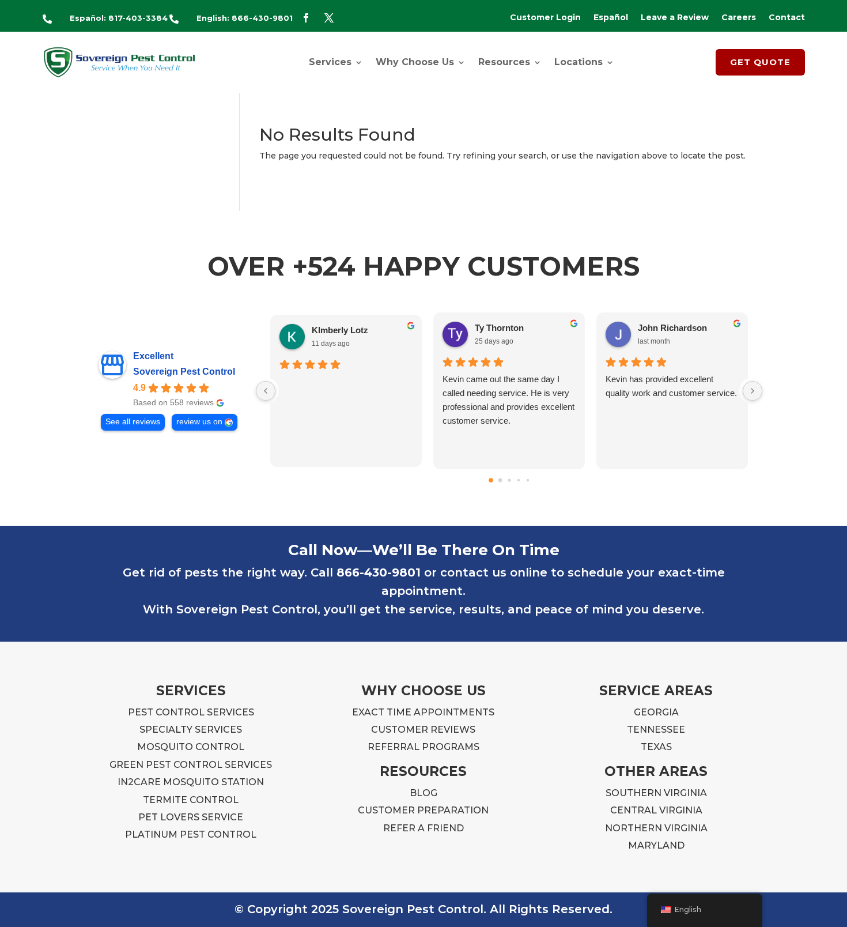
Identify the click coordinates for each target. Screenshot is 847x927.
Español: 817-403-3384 (119, 17)
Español (610, 17)
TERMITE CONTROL (191, 799)
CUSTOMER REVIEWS (423, 729)
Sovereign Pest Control (184, 371)
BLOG (423, 792)
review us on (199, 421)
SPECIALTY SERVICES (190, 729)
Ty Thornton (499, 328)
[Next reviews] (752, 391)
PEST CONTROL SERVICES (191, 712)
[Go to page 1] (500, 480)
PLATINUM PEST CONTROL (190, 834)
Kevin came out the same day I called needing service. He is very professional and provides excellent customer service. (508, 399)
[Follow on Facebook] (306, 18)
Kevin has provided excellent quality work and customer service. (671, 386)
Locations (578, 61)
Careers (738, 17)
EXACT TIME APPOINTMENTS (423, 712)
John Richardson (672, 328)
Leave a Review (675, 17)
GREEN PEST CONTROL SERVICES (190, 764)
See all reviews (132, 421)
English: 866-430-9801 (244, 17)
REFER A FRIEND (423, 828)
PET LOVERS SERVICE (190, 817)
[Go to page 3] (518, 480)
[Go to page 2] (509, 480)
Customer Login (545, 17)
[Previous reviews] (265, 391)
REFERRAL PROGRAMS (423, 746)
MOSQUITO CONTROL (190, 746)
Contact (787, 17)
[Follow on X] (329, 18)
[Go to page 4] (527, 480)
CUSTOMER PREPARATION (423, 810)
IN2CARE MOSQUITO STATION (191, 782)
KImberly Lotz (340, 330)
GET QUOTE (760, 61)
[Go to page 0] (491, 480)
